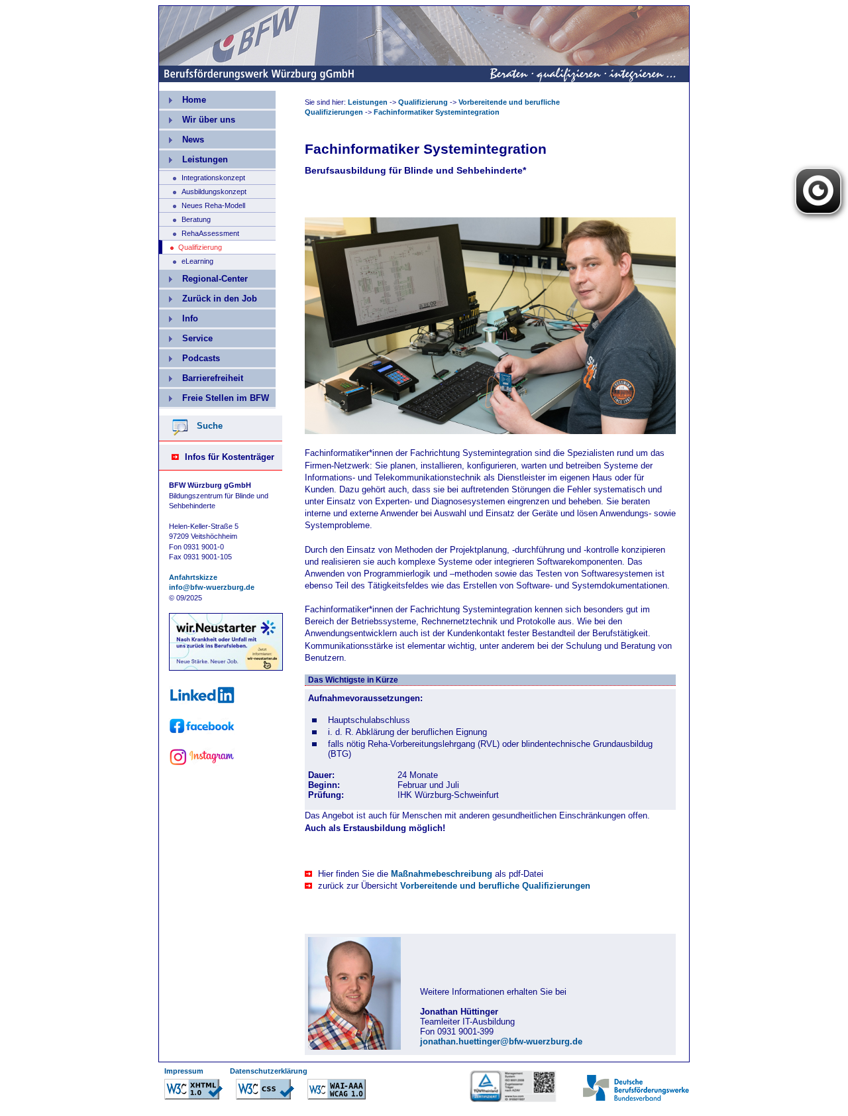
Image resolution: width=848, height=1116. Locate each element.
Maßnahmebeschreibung (441, 874)
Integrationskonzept (202, 176)
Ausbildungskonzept (202, 190)
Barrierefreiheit (201, 376)
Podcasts (189, 356)
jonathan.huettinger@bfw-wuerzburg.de (501, 1041)
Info (178, 316)
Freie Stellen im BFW (214, 396)
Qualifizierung (423, 102)
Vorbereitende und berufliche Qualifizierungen (495, 886)
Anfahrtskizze (193, 577)
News (181, 137)
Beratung (185, 218)
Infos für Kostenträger (229, 457)
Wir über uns (197, 118)
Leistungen (193, 157)
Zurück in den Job (208, 297)
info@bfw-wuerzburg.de (211, 587)
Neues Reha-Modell (202, 204)
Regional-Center (203, 277)
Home (182, 98)
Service (186, 336)
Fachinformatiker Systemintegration (437, 112)
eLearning (186, 259)
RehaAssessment (199, 232)
